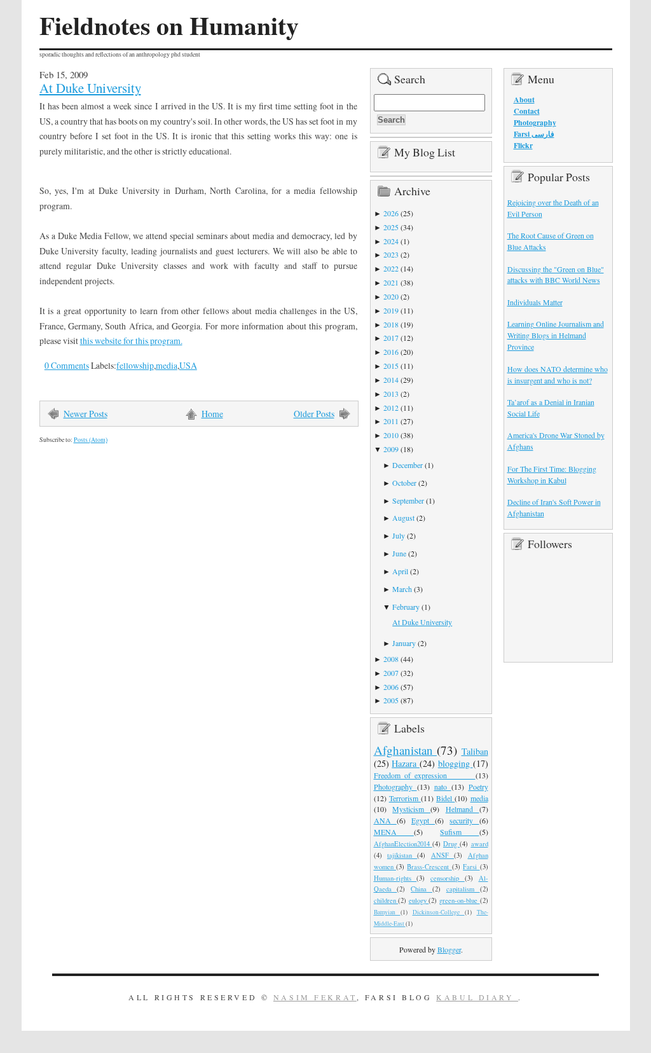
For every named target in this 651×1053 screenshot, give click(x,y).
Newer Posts (85, 414)
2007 (391, 673)
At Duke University (90, 88)
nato (442, 786)
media (166, 365)
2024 (391, 241)
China (421, 888)
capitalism (463, 888)
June (399, 553)
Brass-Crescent (429, 866)
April (400, 571)
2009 (391, 449)
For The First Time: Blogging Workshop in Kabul (551, 474)
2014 (391, 380)
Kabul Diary (477, 997)
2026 (391, 213)
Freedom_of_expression (425, 775)
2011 (391, 421)
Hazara (406, 763)
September (408, 500)
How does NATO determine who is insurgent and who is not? (557, 374)
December (407, 465)
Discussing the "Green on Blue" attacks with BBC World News (555, 275)
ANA (385, 820)
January (404, 643)
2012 (391, 408)
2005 (391, 700)
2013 (391, 394)
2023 (391, 254)
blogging (455, 763)
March (402, 589)
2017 (391, 338)
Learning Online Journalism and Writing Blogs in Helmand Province (555, 335)
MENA (394, 832)
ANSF (442, 855)
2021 (391, 282)
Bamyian (387, 912)
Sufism (459, 832)
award (479, 843)
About (524, 99)
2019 (391, 310)
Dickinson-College (439, 912)
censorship (447, 878)
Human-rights (395, 878)
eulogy (419, 900)
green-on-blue (459, 900)
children (386, 900)
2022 (391, 268)
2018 (391, 324)
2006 (391, 687)
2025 (391, 227)
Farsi (471, 866)
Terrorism (405, 798)
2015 (391, 366)
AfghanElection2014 (403, 843)
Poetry (478, 786)
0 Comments (67, 365)
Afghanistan (405, 750)
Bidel (445, 798)
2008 (391, 659)
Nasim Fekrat (315, 997)
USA (188, 365)
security (464, 820)
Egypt (423, 820)
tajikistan (402, 855)
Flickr (523, 145)
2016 (391, 352)
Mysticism (411, 809)
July (398, 535)
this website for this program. (131, 340)
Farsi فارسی (534, 133)
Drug (451, 843)
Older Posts (314, 414)
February (406, 607)
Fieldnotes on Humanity (169, 25)
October (404, 483)
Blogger (449, 949)
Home (212, 414)
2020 (391, 296)
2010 (391, 435)
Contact (527, 111)
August (403, 518)
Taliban (475, 751)
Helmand (462, 809)
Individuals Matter (535, 302)
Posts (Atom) (90, 440)
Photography (395, 786)
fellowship (135, 365)
